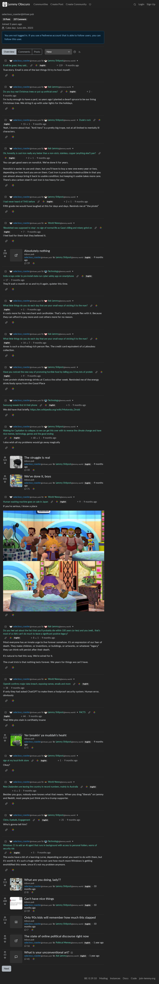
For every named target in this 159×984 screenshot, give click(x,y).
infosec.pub (29, 254)
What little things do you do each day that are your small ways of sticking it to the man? (45, 306)
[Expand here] (16, 462)
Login (141, 4)
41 (28, 959)
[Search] (134, 4)
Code (134, 978)
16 (28, 946)
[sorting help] (74, 52)
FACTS (82, 712)
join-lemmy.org (147, 978)
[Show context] (31, 65)
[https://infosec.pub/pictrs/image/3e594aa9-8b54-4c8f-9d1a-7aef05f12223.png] (16, 255)
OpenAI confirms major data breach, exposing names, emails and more (36, 684)
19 (28, 263)
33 (28, 470)
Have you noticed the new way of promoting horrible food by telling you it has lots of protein (48, 372)
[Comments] (16, 957)
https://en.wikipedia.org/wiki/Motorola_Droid (55, 409)
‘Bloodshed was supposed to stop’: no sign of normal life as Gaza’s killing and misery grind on (47, 228)
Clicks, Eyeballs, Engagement (16, 820)
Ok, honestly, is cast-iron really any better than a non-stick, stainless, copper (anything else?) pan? (49, 153)
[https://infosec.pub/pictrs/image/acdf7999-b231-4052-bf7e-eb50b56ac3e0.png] (16, 941)
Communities (41, 4)
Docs (125, 978)
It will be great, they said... (15, 66)
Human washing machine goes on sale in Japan (25, 502)
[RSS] (79, 52)
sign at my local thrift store (16, 761)
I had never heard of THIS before (19, 202)
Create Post (56, 4)
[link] (36, 65)
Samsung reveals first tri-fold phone (20, 405)
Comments (24, 52)
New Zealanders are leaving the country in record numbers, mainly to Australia (40, 787)
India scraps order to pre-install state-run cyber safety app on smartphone (38, 276)
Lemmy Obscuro (19, 4)
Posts (37, 52)
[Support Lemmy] (90, 4)
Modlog (103, 978)
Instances (115, 978)
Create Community (76, 4)
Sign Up (151, 4)
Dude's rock (85, 120)
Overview (9, 52)
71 (28, 489)
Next (6, 968)
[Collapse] (5, 60)
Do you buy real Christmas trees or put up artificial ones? (30, 92)
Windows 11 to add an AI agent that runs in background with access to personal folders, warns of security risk (50, 847)
